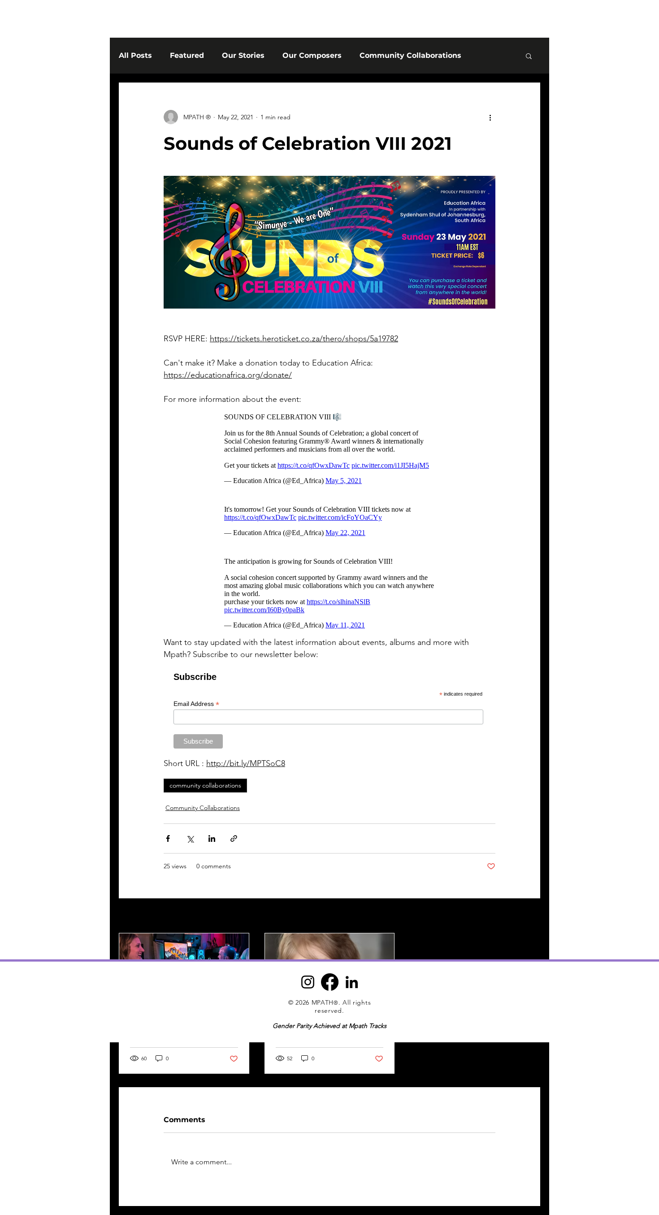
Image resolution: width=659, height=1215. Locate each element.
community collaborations (205, 785)
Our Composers (312, 55)
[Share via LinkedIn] (212, 838)
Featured (187, 55)
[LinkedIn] (351, 982)
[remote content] (329, 448)
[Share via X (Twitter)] (190, 838)
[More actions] (490, 117)
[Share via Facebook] (168, 838)
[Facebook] (329, 982)
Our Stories (243, 55)
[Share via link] (234, 838)
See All (530, 916)
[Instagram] (307, 982)
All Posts (135, 55)
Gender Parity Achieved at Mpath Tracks (329, 1026)
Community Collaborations (410, 55)
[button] (529, 55)
